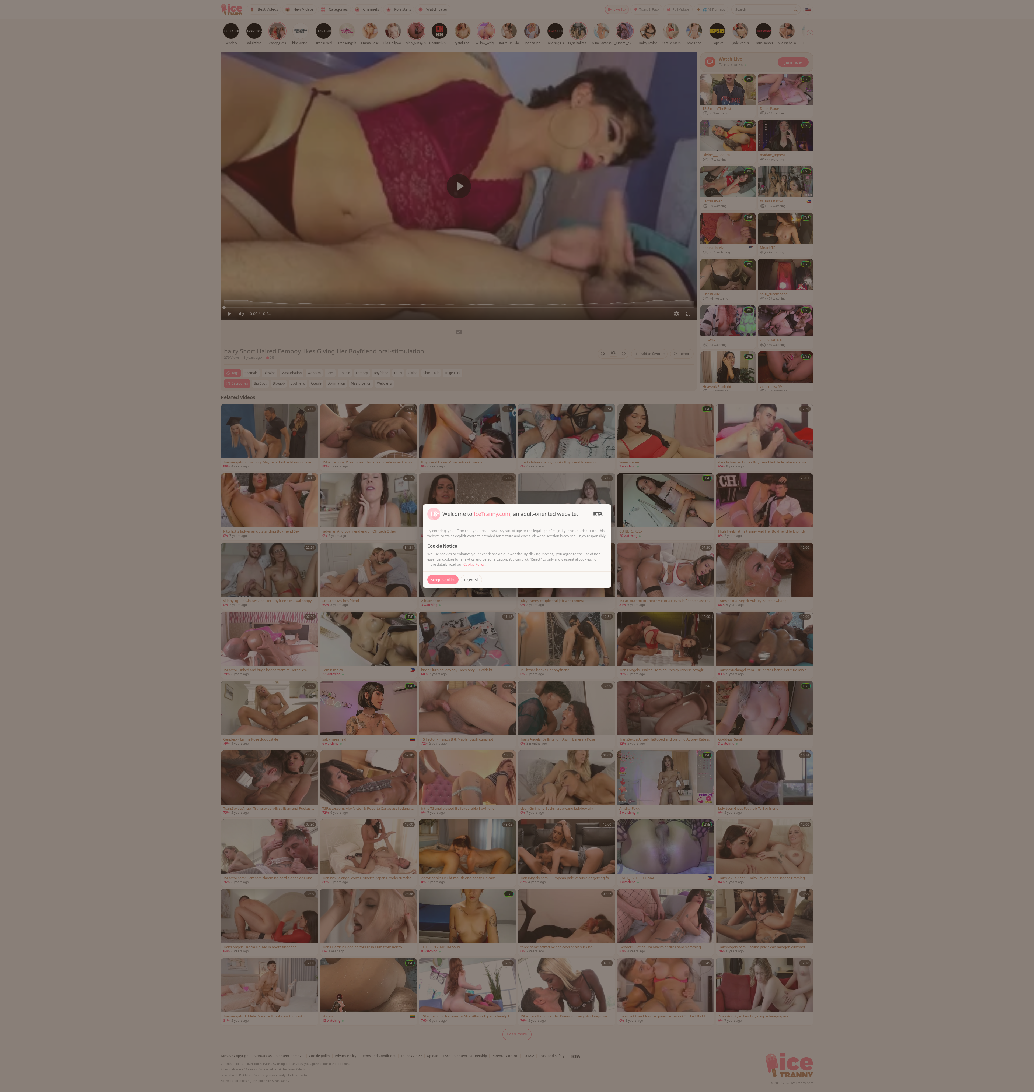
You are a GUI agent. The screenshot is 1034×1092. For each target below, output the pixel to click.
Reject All (471, 579)
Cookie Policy (474, 564)
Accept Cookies (443, 579)
